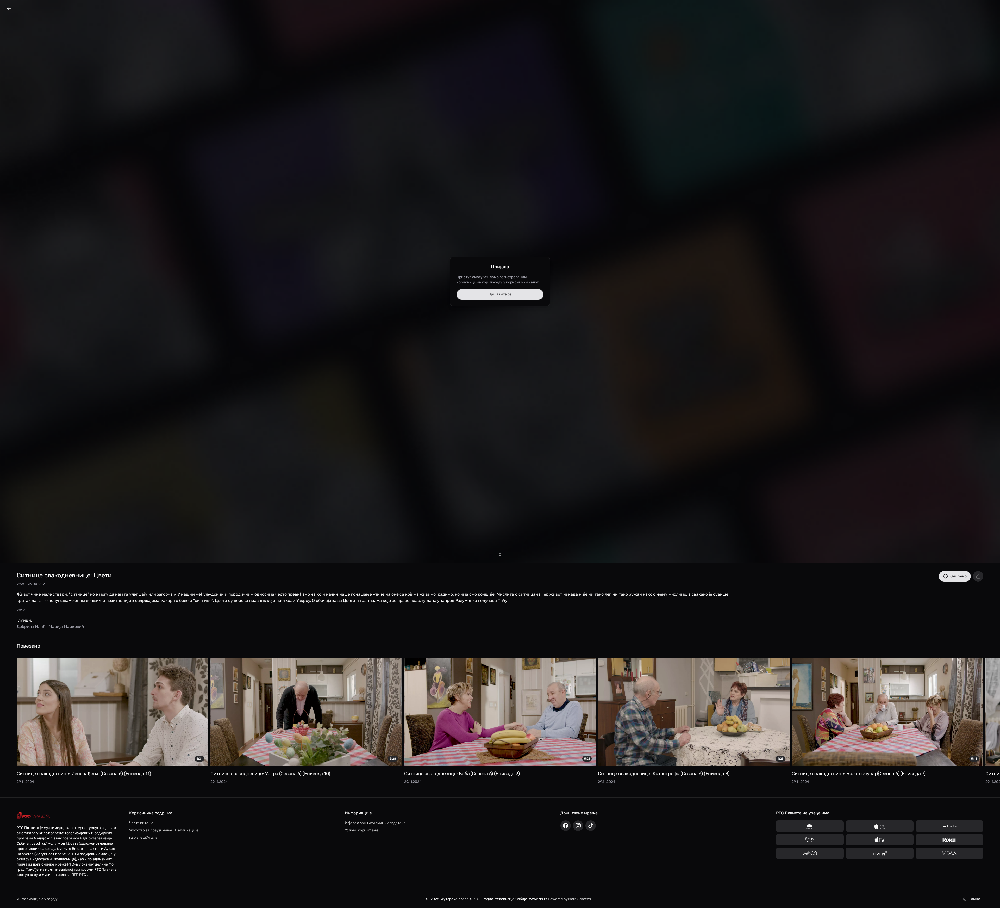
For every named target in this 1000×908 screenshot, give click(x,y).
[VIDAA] (949, 853)
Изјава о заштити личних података (375, 823)
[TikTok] (590, 825)
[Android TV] (949, 826)
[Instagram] (578, 825)
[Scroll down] (500, 554)
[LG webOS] (810, 853)
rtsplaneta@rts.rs (143, 837)
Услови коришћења (361, 830)
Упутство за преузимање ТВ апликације (163, 830)
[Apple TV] (880, 839)
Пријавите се (500, 294)
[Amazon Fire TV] (810, 839)
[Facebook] (565, 825)
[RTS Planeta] (33, 815)
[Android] (810, 826)
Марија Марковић (66, 626)
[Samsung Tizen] (880, 853)
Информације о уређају (37, 899)
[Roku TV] (949, 839)
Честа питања (141, 823)
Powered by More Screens (569, 899)
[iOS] (880, 826)
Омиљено (958, 576)
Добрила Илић (31, 626)
